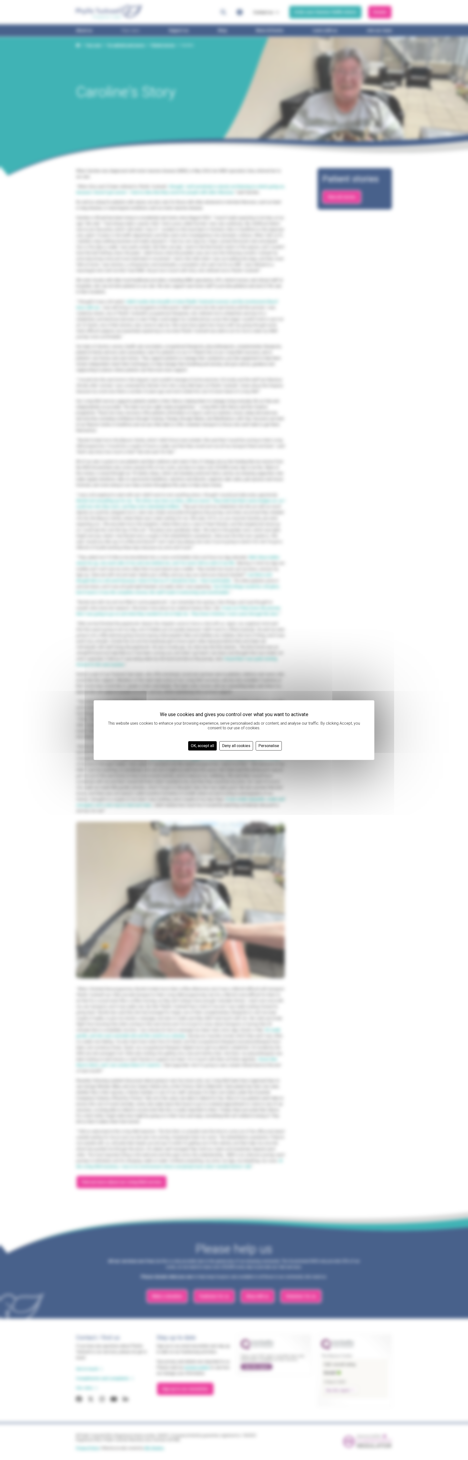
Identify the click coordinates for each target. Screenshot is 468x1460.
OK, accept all (202, 745)
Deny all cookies (236, 745)
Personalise (268, 745)
